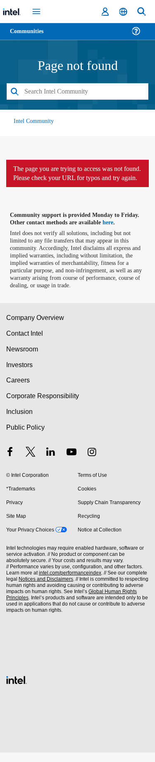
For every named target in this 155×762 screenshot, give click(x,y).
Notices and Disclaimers (44, 589)
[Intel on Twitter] (31, 462)
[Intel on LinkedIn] (51, 462)
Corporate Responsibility (43, 405)
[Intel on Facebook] (10, 462)
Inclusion (19, 421)
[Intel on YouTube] (71, 462)
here (113, 232)
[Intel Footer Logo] (16, 688)
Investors (19, 374)
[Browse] (30, 36)
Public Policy (25, 437)
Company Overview (35, 327)
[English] (123, 11)
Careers (17, 390)
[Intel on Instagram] (92, 462)
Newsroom (22, 358)
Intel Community (33, 121)
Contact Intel (25, 343)
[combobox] (77, 92)
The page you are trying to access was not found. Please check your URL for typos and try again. (77, 178)
